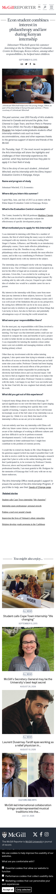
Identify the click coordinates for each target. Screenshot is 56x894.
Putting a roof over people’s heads (16, 512)
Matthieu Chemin (45, 215)
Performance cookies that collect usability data (29, 876)
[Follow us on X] (35, 834)
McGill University (34, 841)
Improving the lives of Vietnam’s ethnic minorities (23, 518)
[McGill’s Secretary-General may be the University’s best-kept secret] (28, 649)
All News (27, 611)
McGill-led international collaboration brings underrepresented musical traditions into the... (28, 808)
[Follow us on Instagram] (47, 835)
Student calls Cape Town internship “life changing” (24, 500)
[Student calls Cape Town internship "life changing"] (28, 586)
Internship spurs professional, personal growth (21, 506)
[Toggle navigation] (51, 7)
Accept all (8, 889)
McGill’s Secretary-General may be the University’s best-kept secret (28, 680)
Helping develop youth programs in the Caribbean (23, 524)
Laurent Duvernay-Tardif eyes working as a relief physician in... (28, 743)
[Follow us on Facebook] (41, 835)
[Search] (45, 7)
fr (39, 7)
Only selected (24, 889)
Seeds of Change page (40, 487)
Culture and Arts (27, 800)
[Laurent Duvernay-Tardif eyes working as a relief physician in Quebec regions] (28, 712)
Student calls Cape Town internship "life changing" (28, 617)
